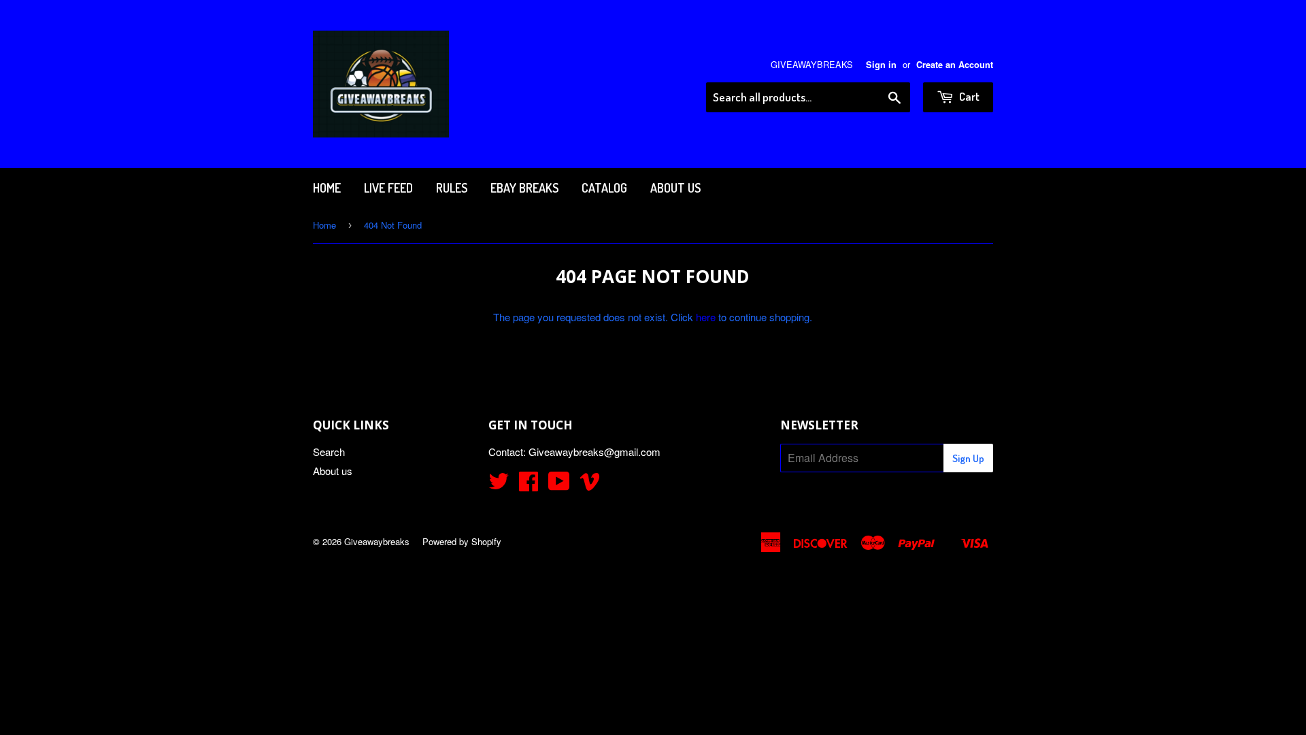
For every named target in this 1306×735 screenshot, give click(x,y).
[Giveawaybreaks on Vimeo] (590, 485)
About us (332, 470)
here (706, 317)
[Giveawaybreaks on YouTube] (559, 485)
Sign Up (968, 458)
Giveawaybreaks (376, 541)
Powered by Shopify (461, 541)
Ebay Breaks (524, 187)
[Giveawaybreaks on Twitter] (498, 485)
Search (329, 451)
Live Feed (388, 187)
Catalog (604, 187)
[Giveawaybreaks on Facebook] (528, 485)
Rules (451, 187)
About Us (675, 187)
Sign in (881, 65)
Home (327, 187)
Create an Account (954, 65)
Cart (968, 96)
